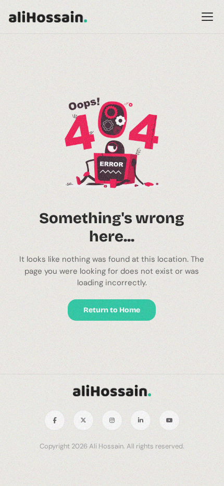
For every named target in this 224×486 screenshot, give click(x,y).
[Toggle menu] (207, 16)
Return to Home (111, 310)
